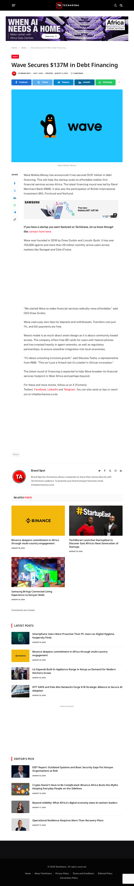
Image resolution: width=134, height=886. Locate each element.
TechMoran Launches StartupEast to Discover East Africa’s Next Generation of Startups (93, 543)
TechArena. (61, 867)
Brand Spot (26, 73)
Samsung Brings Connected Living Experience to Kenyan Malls (31, 593)
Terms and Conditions (83, 873)
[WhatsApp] (14, 205)
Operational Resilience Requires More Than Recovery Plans (67, 820)
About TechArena (43, 873)
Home (28, 873)
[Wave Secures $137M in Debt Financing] (67, 125)
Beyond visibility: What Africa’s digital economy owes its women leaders (74, 802)
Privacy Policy (62, 873)
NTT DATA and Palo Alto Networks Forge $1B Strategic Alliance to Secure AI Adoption (77, 688)
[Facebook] (14, 183)
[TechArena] (67, 5)
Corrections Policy (69, 878)
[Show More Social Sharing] (119, 82)
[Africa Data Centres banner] (67, 28)
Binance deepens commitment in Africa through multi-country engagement (35, 541)
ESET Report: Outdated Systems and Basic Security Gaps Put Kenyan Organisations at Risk (72, 769)
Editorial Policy (105, 873)
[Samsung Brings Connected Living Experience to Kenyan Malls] (38, 572)
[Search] (121, 5)
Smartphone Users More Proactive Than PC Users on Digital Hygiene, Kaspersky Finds (73, 635)
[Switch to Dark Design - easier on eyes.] (115, 5)
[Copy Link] (14, 219)
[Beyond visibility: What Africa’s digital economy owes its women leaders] (20, 807)
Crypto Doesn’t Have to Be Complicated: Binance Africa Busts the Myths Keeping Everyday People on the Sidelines (75, 786)
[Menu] (13, 5)
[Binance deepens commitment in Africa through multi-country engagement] (38, 521)
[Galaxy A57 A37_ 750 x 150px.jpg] (71, 218)
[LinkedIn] (14, 198)
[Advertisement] (75, 279)
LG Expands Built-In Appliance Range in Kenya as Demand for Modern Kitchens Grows (74, 671)
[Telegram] (14, 212)
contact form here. (40, 231)
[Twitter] (14, 191)
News (15, 57)
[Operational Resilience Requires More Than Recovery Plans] (20, 824)
